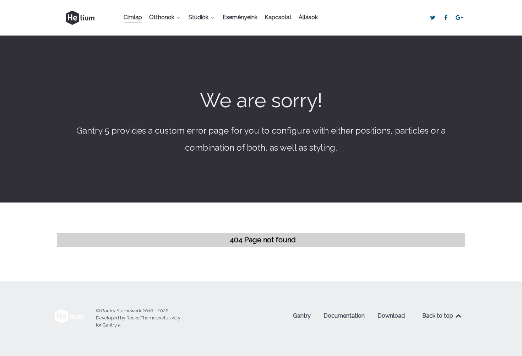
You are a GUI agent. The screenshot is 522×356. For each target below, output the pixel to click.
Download (391, 315)
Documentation (344, 315)
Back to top (438, 315)
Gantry (302, 315)
